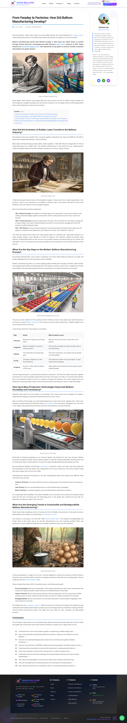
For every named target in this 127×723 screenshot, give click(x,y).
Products (53, 691)
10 (40, 605)
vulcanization (48, 403)
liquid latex (61, 44)
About (51, 3)
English (106, 1)
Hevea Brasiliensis (30, 580)
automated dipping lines (30, 47)
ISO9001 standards (32, 322)
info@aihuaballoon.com (98, 695)
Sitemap (66, 718)
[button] (122, 718)
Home (44, 3)
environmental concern (48, 514)
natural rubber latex (52, 519)
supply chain (77, 35)
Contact (76, 3)
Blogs (69, 3)
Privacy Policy (44, 718)
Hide (22, 111)
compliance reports (33, 605)
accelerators (44, 466)
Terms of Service (56, 718)
